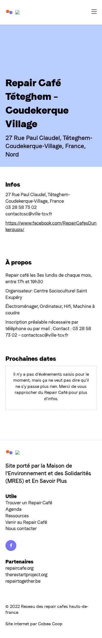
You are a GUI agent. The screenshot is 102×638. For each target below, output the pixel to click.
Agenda (13, 509)
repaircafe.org (19, 568)
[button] (94, 12)
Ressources (17, 515)
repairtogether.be (23, 581)
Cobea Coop (50, 623)
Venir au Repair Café (26, 522)
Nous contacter (21, 528)
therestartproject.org (26, 574)
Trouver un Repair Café (28, 502)
